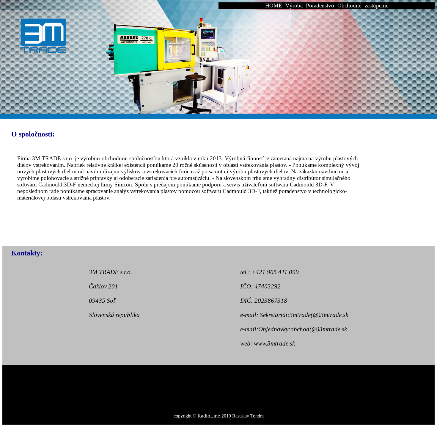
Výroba (294, 5)
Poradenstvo (320, 5)
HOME (273, 5)
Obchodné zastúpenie (362, 5)
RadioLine (209, 416)
